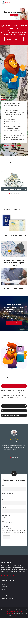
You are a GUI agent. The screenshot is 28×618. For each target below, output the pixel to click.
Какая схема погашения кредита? (10, 410)
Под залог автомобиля (10, 520)
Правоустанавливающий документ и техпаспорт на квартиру (14, 262)
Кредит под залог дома (12, 189)
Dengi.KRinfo (14, 615)
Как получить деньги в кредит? (9, 386)
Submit (6, 537)
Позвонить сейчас (13, 39)
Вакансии (4, 587)
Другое (6, 526)
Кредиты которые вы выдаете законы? (11, 415)
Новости (3, 584)
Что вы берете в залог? (8, 406)
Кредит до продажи (10, 522)
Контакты (4, 589)
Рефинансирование (9, 524)
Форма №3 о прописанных (14, 288)
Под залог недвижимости (11, 517)
